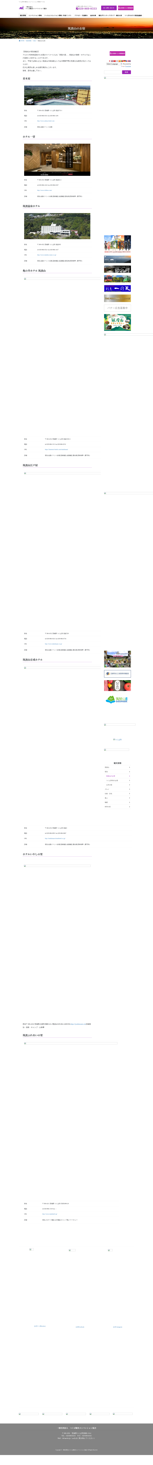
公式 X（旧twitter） (40, 1326)
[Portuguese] (122, 61)
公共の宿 (109, 785)
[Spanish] (119, 61)
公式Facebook (80, 1327)
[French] (127, 61)
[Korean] (117, 61)
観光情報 (117, 763)
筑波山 (107, 767)
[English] (112, 61)
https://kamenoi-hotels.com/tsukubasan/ (56, 449)
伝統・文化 (108, 793)
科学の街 (108, 807)
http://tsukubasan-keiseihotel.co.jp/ (55, 838)
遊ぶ (106, 798)
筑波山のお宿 (110, 776)
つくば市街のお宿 (112, 780)
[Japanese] (109, 61)
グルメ (107, 789)
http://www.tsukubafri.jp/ (49, 1214)
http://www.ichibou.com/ (44, 190)
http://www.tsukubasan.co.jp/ (53, 644)
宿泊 (106, 771)
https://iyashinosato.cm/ (78, 1024)
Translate (128, 66)
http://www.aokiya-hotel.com (45, 121)
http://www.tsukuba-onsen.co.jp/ (46, 255)
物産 (106, 802)
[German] (124, 61)
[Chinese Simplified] (114, 61)
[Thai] (129, 61)
